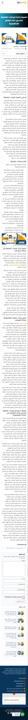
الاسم (23, 578)
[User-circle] (8, 713)
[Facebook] (11, 713)
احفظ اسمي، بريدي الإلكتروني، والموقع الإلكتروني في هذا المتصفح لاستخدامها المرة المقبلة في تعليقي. (14, 597)
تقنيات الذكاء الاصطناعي (14, 265)
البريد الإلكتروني (21, 584)
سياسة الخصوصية (18, 709)
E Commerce (22, 46)
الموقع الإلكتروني (21, 589)
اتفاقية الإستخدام (9, 709)
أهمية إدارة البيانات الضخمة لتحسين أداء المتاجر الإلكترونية (14, 20)
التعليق (23, 560)
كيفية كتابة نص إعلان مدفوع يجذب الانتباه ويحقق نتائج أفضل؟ (10, 621)
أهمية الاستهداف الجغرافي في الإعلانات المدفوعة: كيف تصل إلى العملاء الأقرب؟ (10, 613)
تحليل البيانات (22, 323)
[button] (4, 53)
